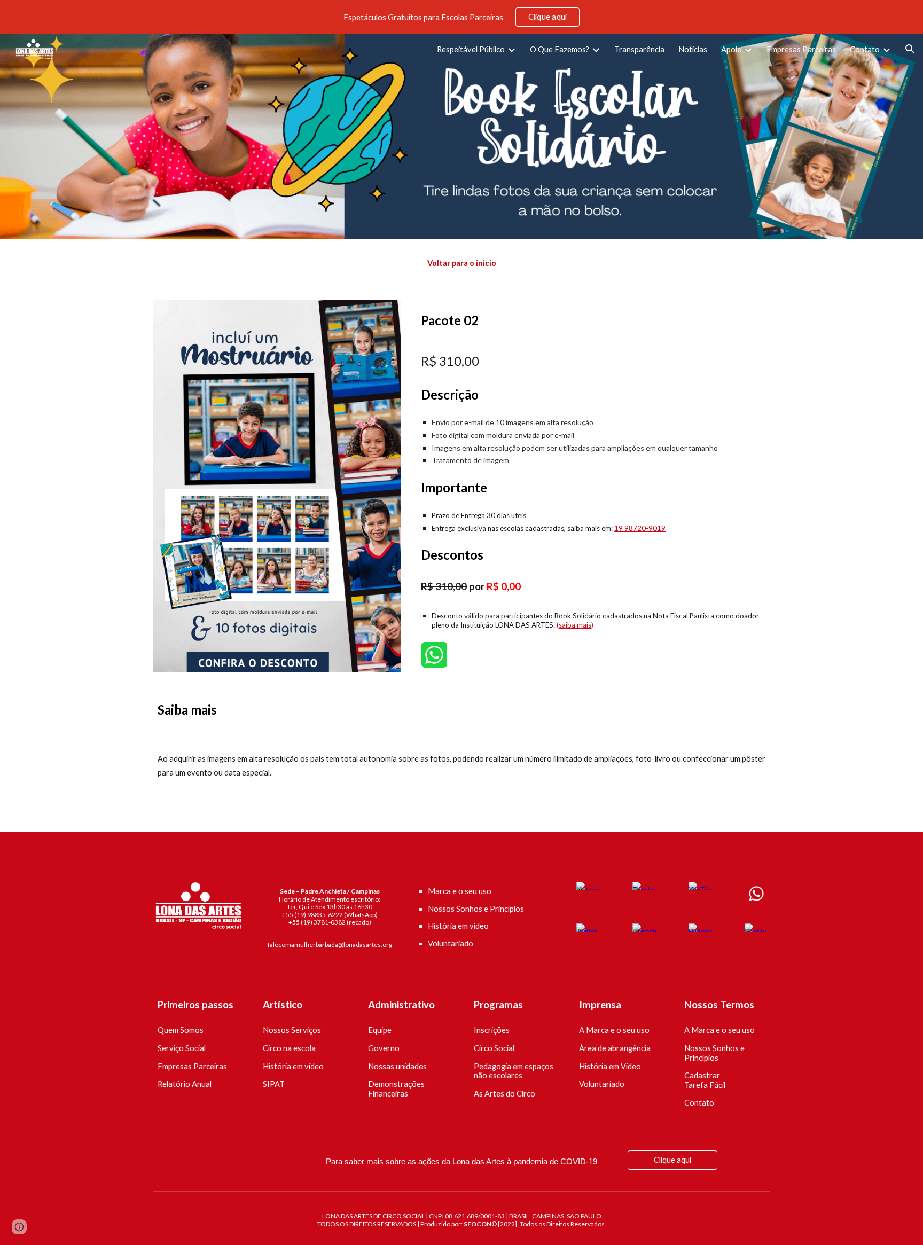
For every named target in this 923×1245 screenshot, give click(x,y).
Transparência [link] (639, 49)
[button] (910, 49)
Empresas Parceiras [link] (801, 49)
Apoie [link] (731, 49)
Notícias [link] (692, 49)
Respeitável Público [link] (471, 49)
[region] (461, 17)
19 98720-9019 (640, 528)
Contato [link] (865, 49)
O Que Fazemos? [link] (559, 49)
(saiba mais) (575, 625)
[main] (461, 263)
